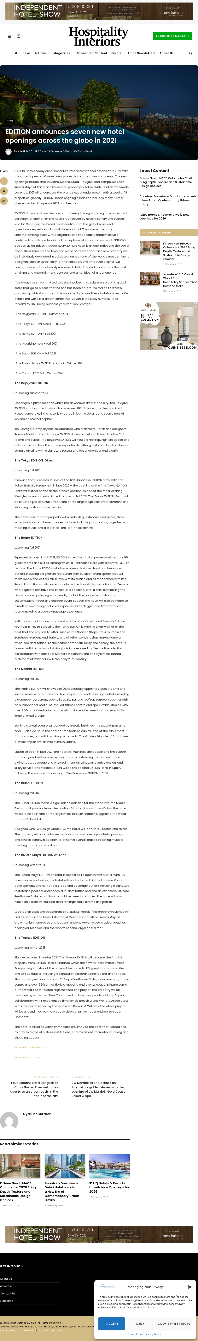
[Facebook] (4, 181)
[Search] (190, 53)
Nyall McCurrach (31, 151)
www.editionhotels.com (31, 1047)
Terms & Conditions (50, 1330)
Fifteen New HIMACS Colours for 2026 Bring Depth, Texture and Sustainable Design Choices (18, 1191)
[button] (190, 1287)
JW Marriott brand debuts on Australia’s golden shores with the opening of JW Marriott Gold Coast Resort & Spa (98, 1089)
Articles (41, 53)
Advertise (6, 1286)
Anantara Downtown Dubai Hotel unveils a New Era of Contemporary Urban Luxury (62, 1191)
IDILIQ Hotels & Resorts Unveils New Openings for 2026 (109, 1187)
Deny (140, 1324)
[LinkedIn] (4, 201)
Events (116, 53)
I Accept (112, 1324)
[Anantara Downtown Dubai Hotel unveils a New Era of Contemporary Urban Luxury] (65, 1166)
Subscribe (6, 1301)
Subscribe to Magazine (172, 36)
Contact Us (7, 1293)
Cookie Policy (135, 1334)
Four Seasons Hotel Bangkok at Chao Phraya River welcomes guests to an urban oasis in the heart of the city (34, 1089)
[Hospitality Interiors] (99, 36)
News (27, 53)
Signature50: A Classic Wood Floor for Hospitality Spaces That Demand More (180, 280)
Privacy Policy (153, 1334)
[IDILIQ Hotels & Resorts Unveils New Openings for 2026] (109, 1166)
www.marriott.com (28, 1057)
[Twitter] (4, 191)
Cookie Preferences (174, 1324)
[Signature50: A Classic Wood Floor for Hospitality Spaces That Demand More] (150, 278)
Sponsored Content (92, 53)
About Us (167, 53)
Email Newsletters (142, 53)
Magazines (61, 53)
